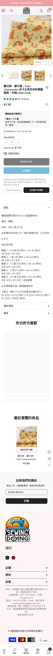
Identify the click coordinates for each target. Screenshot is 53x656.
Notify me (26, 449)
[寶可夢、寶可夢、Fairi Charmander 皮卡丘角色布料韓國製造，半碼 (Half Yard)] (26, 436)
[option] (26, 3)
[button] (43, 62)
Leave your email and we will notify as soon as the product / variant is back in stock (25, 182)
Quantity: (9, 137)
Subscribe (36, 190)
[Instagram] (7, 558)
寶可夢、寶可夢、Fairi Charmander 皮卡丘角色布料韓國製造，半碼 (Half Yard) (26, 457)
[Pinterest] (13, 558)
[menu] (3, 10)
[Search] (11, 10)
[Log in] (41, 10)
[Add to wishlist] (46, 104)
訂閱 (26, 501)
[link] (26, 395)
